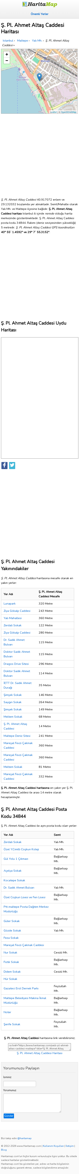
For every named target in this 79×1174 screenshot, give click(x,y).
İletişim (70, 1146)
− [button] (6, 60)
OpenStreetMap (68, 111)
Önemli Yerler (39, 14)
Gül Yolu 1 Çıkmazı (16, 859)
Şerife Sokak (12, 1024)
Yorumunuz (9, 1090)
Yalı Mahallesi (13, 618)
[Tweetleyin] (12, 465)
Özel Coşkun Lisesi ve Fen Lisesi (24, 897)
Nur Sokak (10, 952)
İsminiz (7, 1077)
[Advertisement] (39, 154)
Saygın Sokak (12, 702)
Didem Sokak (12, 972)
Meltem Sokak (13, 717)
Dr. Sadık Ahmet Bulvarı (19, 888)
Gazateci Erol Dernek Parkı (21, 988)
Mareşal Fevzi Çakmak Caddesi (24, 945)
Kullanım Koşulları (53, 1146)
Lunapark (10, 604)
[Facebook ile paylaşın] (4, 465)
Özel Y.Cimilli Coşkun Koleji (21, 849)
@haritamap (24, 1138)
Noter (7, 1012)
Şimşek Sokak (13, 695)
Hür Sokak (10, 979)
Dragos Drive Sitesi (16, 664)
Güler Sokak (12, 921)
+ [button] (6, 54)
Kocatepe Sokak (14, 880)
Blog (4, 1149)
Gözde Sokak (12, 930)
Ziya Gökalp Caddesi (17, 611)
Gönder (8, 1116)
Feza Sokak (11, 938)
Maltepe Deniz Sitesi (17, 736)
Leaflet (53, 111)
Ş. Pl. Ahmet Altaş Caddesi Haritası (39, 1053)
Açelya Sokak (12, 871)
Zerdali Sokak (12, 625)
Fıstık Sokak (11, 962)
